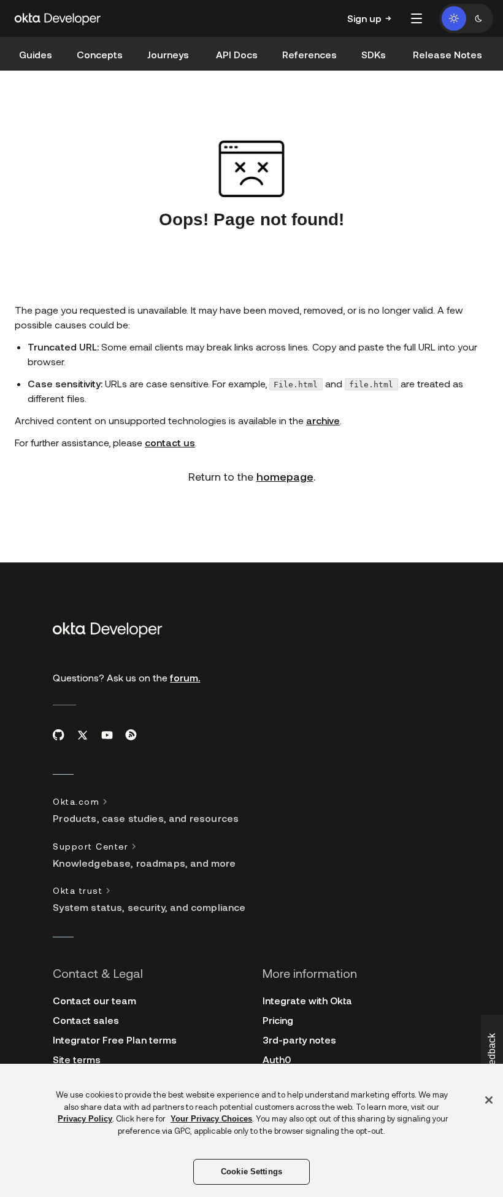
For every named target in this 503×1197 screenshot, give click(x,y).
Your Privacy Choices (211, 1118)
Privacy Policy (85, 1118)
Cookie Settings (251, 1171)
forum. (185, 677)
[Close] (488, 1100)
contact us (170, 442)
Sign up (364, 18)
